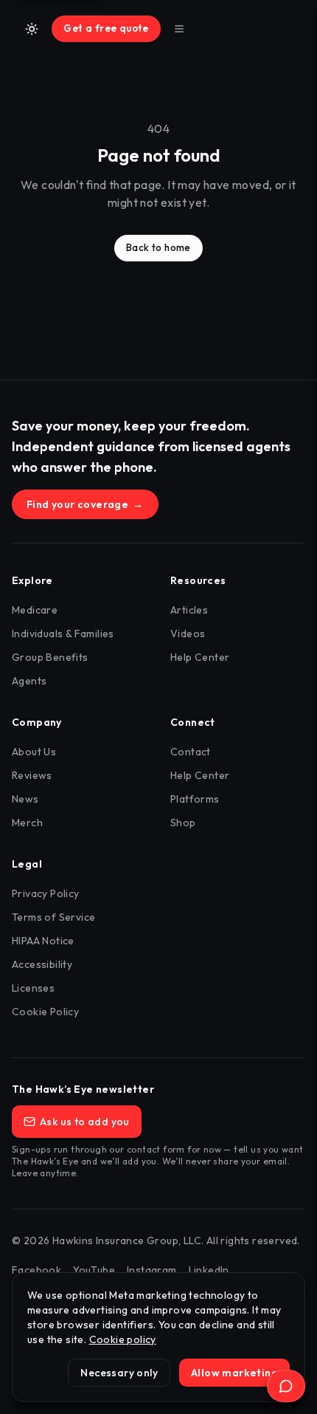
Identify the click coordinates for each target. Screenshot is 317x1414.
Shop (183, 822)
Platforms (195, 799)
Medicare (35, 610)
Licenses (33, 988)
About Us (34, 751)
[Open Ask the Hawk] (286, 1386)
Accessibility (42, 964)
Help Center (199, 657)
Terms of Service (53, 917)
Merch (27, 822)
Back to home (158, 247)
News (25, 799)
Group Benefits (50, 657)
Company (37, 722)
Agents (29, 680)
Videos (187, 633)
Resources (198, 580)
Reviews (32, 775)
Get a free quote (105, 28)
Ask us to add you (85, 1121)
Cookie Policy (45, 1011)
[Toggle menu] (179, 28)
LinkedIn (209, 1270)
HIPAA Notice (43, 940)
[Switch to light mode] (32, 29)
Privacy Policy (46, 893)
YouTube (94, 1270)
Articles (189, 610)
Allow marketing (234, 1372)
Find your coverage (85, 504)
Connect (192, 722)
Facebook (36, 1270)
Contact (190, 751)
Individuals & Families (63, 633)
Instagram (152, 1270)
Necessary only (119, 1372)
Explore (32, 580)
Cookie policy (122, 1339)
